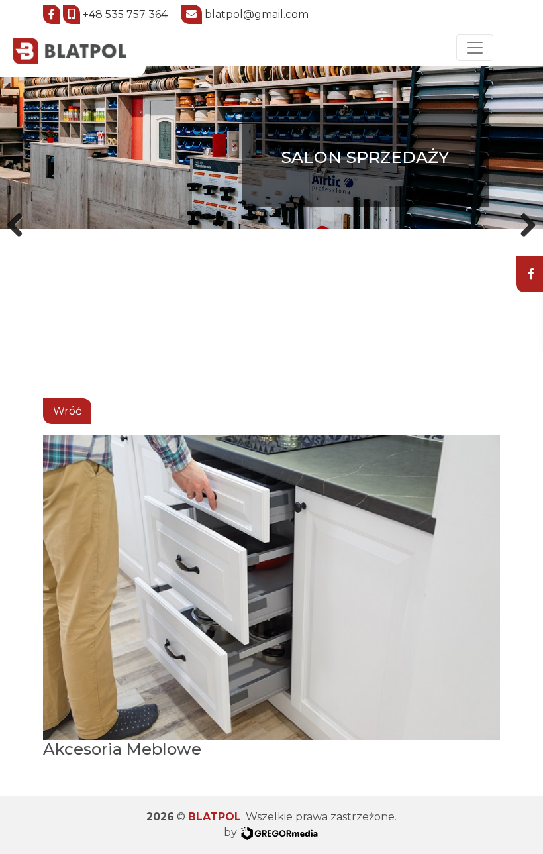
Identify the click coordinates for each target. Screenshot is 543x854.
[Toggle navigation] (474, 47)
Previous (20, 222)
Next (523, 222)
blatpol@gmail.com (257, 14)
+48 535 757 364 (125, 14)
